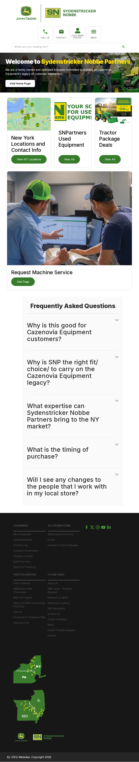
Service (18, 611)
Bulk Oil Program (23, 597)
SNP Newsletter (56, 608)
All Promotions (59, 525)
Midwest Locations (58, 597)
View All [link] (69, 159)
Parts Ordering (22, 583)
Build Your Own (22, 561)
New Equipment (22, 534)
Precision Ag (21, 545)
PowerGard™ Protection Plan (29, 617)
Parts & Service (25, 574)
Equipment (21, 525)
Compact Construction (26, 550)
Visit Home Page (20, 83)
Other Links (56, 574)
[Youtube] (103, 527)
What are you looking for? (31, 46)
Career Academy (57, 619)
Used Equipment (23, 539)
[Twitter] (92, 527)
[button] (45, 33)
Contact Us (54, 613)
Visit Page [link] (23, 281)
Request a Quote (23, 556)
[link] (77, 33)
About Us (53, 583)
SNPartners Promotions (60, 534)
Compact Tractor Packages (63, 545)
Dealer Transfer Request (61, 630)
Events (51, 539)
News (51, 624)
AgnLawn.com (21, 622)
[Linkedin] (109, 527)
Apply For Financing (25, 566)
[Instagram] (98, 527)
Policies (52, 635)
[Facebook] (86, 527)
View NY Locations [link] (29, 159)
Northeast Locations (59, 603)
